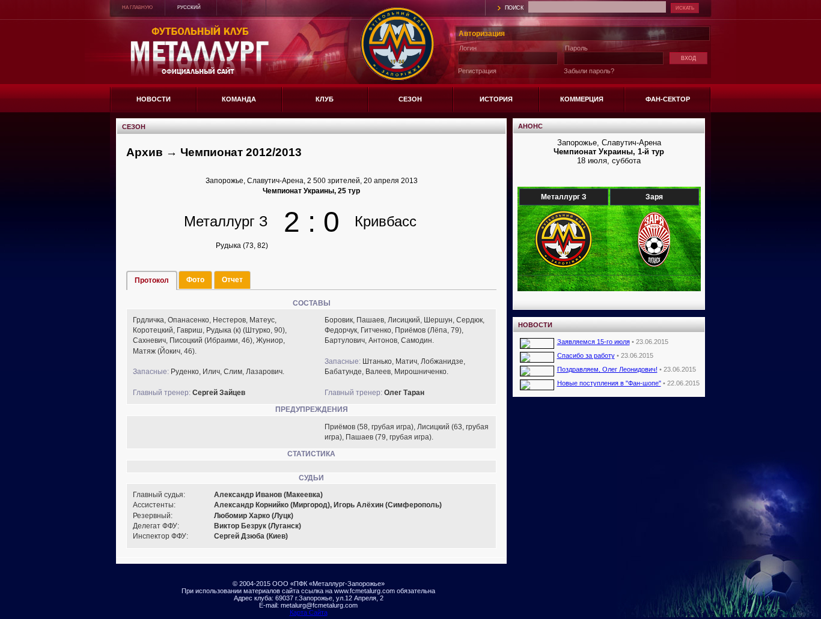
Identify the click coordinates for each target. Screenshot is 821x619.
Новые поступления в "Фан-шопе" (609, 383)
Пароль (576, 48)
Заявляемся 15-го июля (593, 341)
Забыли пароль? (589, 70)
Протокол (152, 280)
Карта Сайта (309, 612)
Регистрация (477, 70)
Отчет (232, 280)
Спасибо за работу (586, 355)
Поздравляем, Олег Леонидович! (607, 369)
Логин (468, 48)
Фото (195, 280)
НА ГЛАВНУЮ (137, 7)
